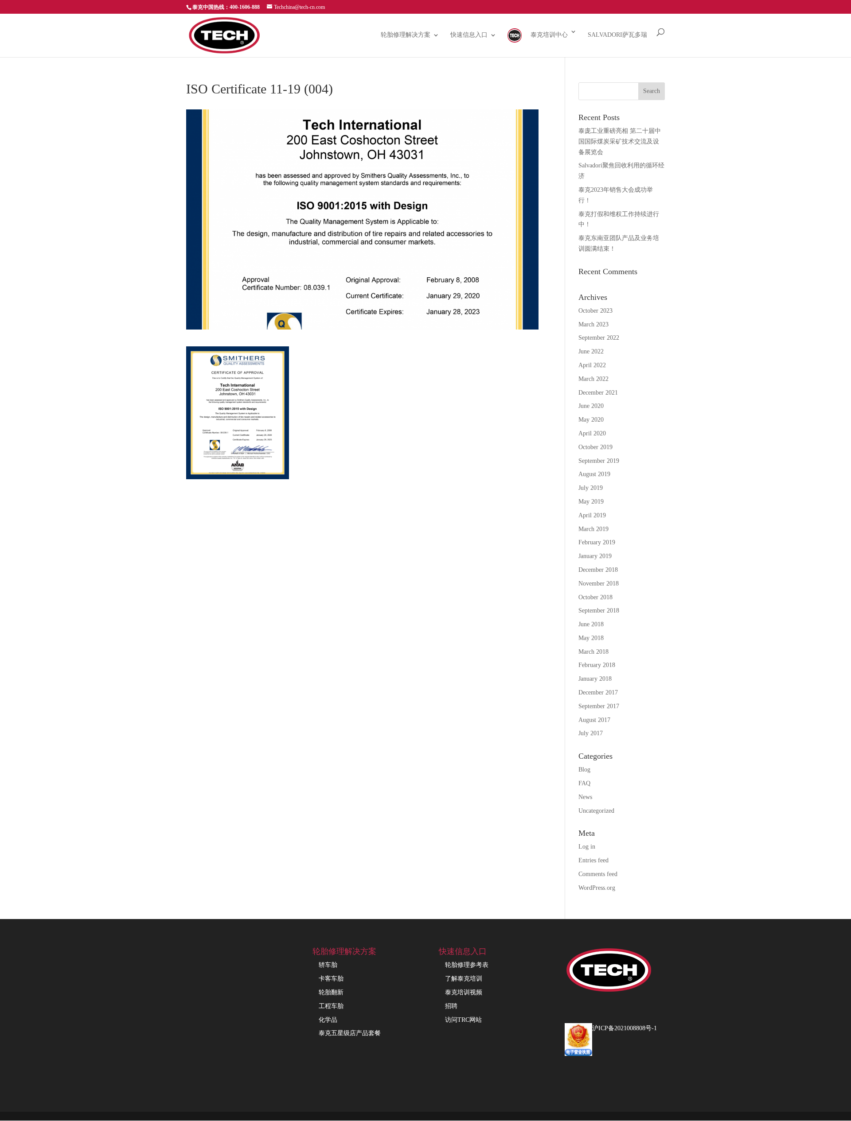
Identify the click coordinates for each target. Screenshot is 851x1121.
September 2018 (598, 610)
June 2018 (591, 624)
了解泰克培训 (463, 978)
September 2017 (598, 706)
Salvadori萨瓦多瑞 (617, 35)
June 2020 (591, 406)
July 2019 (590, 488)
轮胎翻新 (331, 992)
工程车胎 (331, 1006)
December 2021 (598, 392)
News (585, 797)
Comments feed (597, 874)
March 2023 (593, 324)
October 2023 (595, 310)
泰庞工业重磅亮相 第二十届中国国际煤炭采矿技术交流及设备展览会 (619, 141)
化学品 (328, 1019)
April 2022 (592, 365)
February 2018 (596, 665)
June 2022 (591, 351)
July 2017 (590, 733)
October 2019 (595, 447)
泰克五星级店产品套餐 (350, 1033)
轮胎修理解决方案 (405, 35)
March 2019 (593, 529)
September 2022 (598, 337)
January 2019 (595, 556)
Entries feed (593, 860)
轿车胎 (328, 965)
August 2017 (594, 720)
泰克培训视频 (463, 992)
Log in (586, 846)
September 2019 (598, 461)
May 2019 (591, 501)
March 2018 (593, 651)
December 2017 (598, 692)
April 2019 (592, 515)
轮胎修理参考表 (466, 965)
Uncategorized (596, 810)
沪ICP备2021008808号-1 (624, 1028)
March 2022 (593, 379)
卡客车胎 (331, 978)
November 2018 (598, 583)
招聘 (451, 1006)
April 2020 (592, 433)
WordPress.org (596, 887)
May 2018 (591, 638)
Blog (584, 769)
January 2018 (595, 678)
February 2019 (596, 542)
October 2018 (595, 597)
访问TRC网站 (463, 1019)
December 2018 (598, 569)
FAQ (584, 783)
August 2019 (594, 474)
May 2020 (591, 419)
